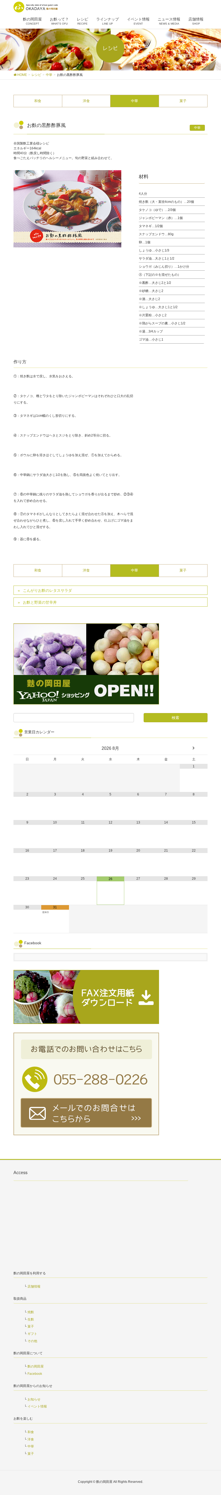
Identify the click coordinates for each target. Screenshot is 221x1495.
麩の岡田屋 (35, 1366)
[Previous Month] (27, 748)
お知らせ (33, 1399)
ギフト (32, 1334)
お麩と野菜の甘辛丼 (40, 602)
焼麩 (30, 1312)
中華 (134, 101)
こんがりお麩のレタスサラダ (47, 590)
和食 (37, 101)
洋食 (86, 101)
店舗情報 (33, 1286)
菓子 (183, 101)
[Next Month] (194, 748)
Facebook (34, 1374)
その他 (32, 1341)
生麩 (30, 1319)
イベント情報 (37, 1406)
